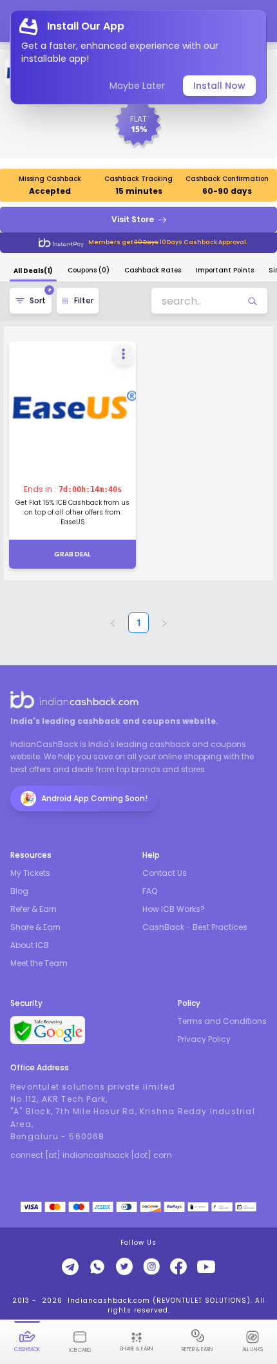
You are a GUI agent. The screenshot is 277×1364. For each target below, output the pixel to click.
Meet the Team (39, 963)
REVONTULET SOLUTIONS (202, 1300)
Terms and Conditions (222, 1021)
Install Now (219, 85)
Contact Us (164, 873)
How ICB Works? (173, 909)
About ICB (29, 945)
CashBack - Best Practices (194, 927)
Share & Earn (35, 927)
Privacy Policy (204, 1039)
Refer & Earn (33, 909)
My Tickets (30, 873)
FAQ (149, 891)
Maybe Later (137, 85)
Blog (19, 891)
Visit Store (132, 219)
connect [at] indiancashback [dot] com (91, 1155)
